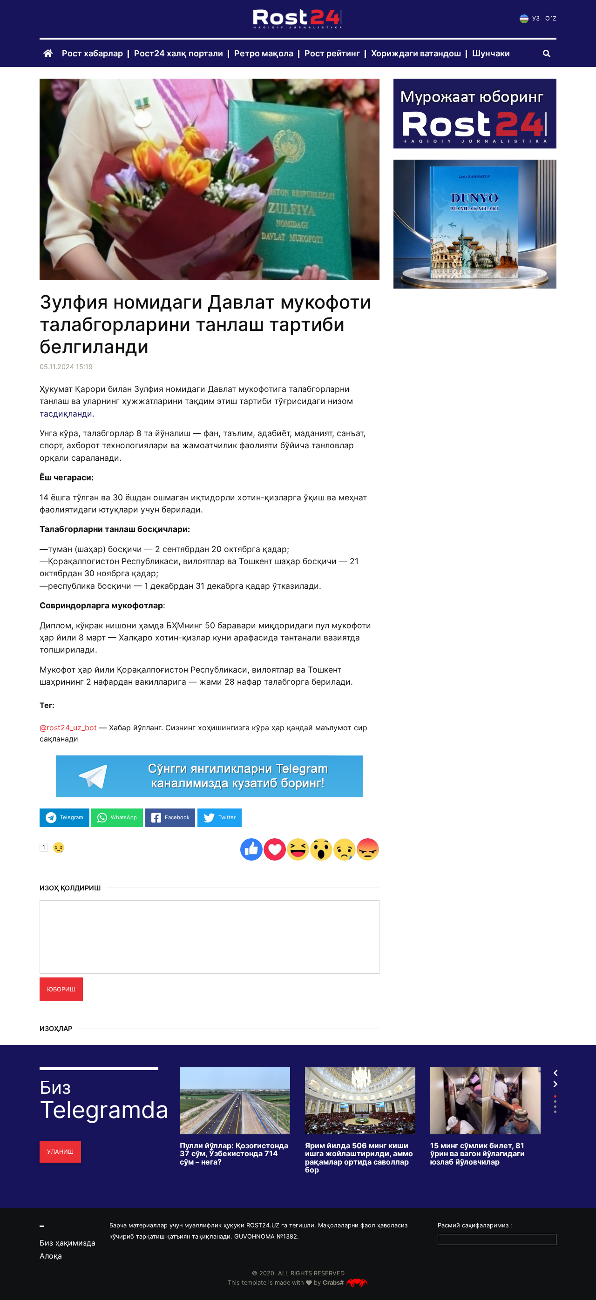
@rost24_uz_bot (68, 727)
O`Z (550, 18)
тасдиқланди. (67, 413)
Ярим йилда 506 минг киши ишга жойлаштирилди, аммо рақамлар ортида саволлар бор (359, 1158)
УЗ (535, 18)
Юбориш (61, 989)
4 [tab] (555, 1112)
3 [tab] (555, 1106)
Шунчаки (491, 54)
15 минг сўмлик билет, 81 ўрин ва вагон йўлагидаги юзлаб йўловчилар (477, 1154)
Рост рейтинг (332, 54)
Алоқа (51, 1255)
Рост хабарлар (92, 54)
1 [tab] (555, 1096)
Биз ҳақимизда (67, 1242)
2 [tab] (555, 1101)
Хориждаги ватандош (416, 54)
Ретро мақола (263, 54)
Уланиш (60, 1151)
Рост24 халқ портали (178, 54)
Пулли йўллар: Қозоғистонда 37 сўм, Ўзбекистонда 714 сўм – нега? (234, 1154)
